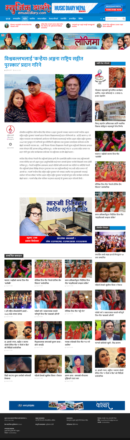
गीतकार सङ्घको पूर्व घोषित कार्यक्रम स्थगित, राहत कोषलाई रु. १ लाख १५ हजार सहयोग (109, 93)
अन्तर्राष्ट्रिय (72, 18)
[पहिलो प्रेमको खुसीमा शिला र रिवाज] (48, 364)
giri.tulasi (11, 137)
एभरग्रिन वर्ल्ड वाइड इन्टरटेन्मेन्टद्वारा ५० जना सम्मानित (109, 256)
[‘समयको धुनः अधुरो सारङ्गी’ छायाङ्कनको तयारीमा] (37, 25)
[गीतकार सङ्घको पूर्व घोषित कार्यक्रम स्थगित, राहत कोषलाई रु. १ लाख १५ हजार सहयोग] (110, 77)
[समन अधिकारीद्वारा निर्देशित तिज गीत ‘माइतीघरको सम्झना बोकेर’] (78, 268)
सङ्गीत (25, 18)
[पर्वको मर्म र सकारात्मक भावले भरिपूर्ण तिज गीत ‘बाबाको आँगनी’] (48, 299)
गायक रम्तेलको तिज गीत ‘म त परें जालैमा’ (77, 343)
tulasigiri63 (11, 139)
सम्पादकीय (16, 18)
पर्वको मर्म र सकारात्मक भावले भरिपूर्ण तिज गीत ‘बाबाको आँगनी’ (47, 313)
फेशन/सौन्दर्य (53, 18)
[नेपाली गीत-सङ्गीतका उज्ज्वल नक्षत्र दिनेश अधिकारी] (68, 25)
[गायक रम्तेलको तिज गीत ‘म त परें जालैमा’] (78, 330)
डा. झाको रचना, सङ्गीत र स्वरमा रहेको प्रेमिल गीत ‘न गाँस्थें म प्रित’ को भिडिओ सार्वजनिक (16, 345)
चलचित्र (32, 18)
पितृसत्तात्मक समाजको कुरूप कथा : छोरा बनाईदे (48, 343)
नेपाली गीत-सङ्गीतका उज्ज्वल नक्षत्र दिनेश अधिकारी (82, 26)
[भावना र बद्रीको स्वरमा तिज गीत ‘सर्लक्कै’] (18, 268)
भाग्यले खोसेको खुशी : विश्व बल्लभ (108, 343)
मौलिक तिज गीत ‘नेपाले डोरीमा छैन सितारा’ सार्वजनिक (48, 282)
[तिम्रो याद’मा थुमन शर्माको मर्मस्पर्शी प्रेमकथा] (18, 364)
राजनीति (63, 18)
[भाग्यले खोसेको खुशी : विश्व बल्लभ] (110, 330)
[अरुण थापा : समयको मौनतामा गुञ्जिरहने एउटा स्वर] (78, 364)
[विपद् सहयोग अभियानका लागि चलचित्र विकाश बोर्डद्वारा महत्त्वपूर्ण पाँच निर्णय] (110, 111)
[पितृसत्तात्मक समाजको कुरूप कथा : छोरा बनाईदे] (48, 330)
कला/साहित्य (41, 18)
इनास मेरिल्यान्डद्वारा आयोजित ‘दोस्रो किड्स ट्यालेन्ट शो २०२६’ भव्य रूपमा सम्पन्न (113, 26)
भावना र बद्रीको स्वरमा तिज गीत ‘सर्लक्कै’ (16, 282)
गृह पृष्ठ (8, 18)
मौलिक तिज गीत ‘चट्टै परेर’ (75, 311)
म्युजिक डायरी (9, 70)
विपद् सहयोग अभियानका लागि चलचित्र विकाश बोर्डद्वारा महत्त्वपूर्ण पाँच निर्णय (110, 125)
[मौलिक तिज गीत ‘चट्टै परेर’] (78, 299)
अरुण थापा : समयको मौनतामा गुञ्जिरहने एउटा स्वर (76, 377)
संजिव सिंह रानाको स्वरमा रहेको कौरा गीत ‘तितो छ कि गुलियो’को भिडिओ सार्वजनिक (21, 26)
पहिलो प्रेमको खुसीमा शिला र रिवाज (48, 375)
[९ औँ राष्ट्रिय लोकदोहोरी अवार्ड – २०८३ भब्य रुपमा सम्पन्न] (18, 299)
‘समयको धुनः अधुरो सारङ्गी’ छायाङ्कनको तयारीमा (52, 26)
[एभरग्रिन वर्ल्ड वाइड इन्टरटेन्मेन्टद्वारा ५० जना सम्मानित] (110, 242)
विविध (81, 18)
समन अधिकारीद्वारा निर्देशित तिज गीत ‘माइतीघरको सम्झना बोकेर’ (77, 282)
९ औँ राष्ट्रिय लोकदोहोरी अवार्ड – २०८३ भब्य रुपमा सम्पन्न (16, 313)
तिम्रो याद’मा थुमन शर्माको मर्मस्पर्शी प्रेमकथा (17, 377)
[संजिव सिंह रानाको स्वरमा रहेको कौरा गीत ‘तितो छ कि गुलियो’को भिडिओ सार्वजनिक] (6, 26)
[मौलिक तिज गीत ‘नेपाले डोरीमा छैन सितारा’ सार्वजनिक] (48, 268)
